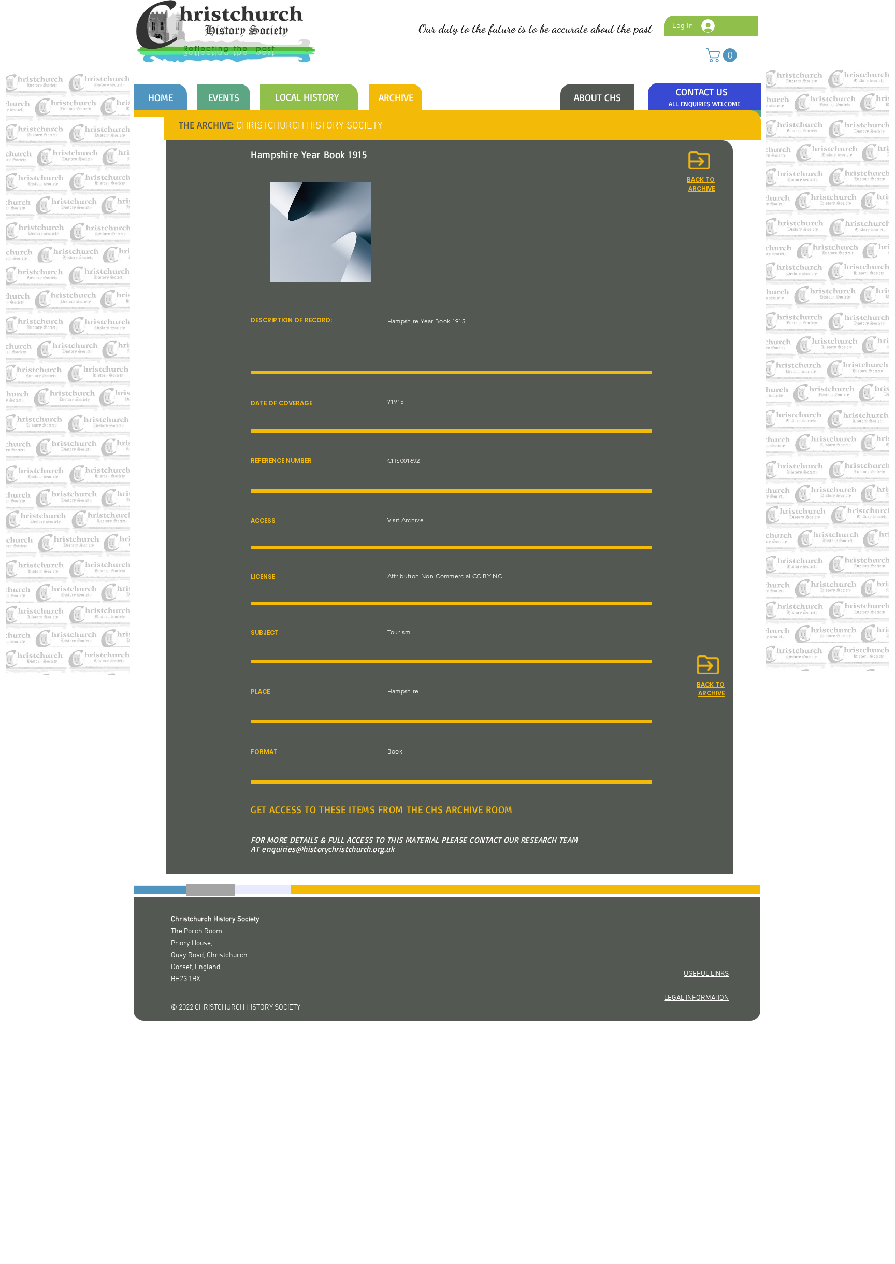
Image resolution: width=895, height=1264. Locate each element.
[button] (723, 55)
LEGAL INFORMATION (696, 997)
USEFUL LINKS (706, 974)
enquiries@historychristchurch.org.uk (328, 849)
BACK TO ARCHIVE (711, 689)
